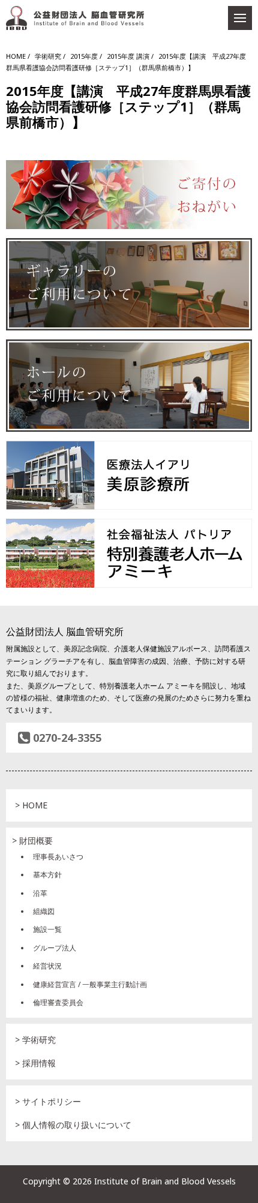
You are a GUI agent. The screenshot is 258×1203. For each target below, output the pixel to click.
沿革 (40, 893)
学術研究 (48, 56)
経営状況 (47, 966)
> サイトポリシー (48, 1101)
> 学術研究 (35, 1039)
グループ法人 (54, 948)
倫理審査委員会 (58, 1002)
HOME (16, 56)
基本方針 (47, 875)
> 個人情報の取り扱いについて (73, 1124)
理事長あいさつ (58, 857)
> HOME (31, 805)
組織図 (44, 911)
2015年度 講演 (128, 56)
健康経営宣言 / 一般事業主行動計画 (90, 984)
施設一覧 (47, 929)
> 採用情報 (35, 1063)
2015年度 (84, 56)
